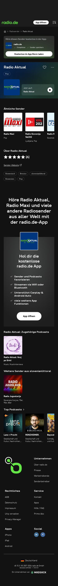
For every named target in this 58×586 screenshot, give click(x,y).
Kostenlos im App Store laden (29, 54)
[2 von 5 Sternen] (10, 157)
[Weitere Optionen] (52, 67)
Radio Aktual (29, 92)
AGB (7, 497)
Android (8, 546)
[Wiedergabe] (49, 89)
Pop (7, 74)
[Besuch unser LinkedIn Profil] (36, 534)
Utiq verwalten (12, 514)
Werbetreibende (41, 476)
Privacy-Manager (13, 519)
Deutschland (31, 561)
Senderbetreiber (42, 481)
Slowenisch (10, 174)
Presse (37, 470)
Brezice (23, 174)
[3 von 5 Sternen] (14, 157)
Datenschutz (11, 503)
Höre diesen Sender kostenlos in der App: (26, 39)
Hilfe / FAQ (39, 508)
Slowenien (9, 179)
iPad (7, 541)
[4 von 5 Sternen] (19, 157)
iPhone (8, 535)
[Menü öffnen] (54, 22)
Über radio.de (40, 465)
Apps (36, 503)
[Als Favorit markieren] (44, 67)
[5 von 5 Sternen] (23, 157)
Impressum (10, 508)
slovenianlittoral (38, 174)
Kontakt (37, 497)
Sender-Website (11, 165)
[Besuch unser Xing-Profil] (43, 534)
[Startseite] (5, 31)
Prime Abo (39, 514)
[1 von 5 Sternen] (6, 157)
